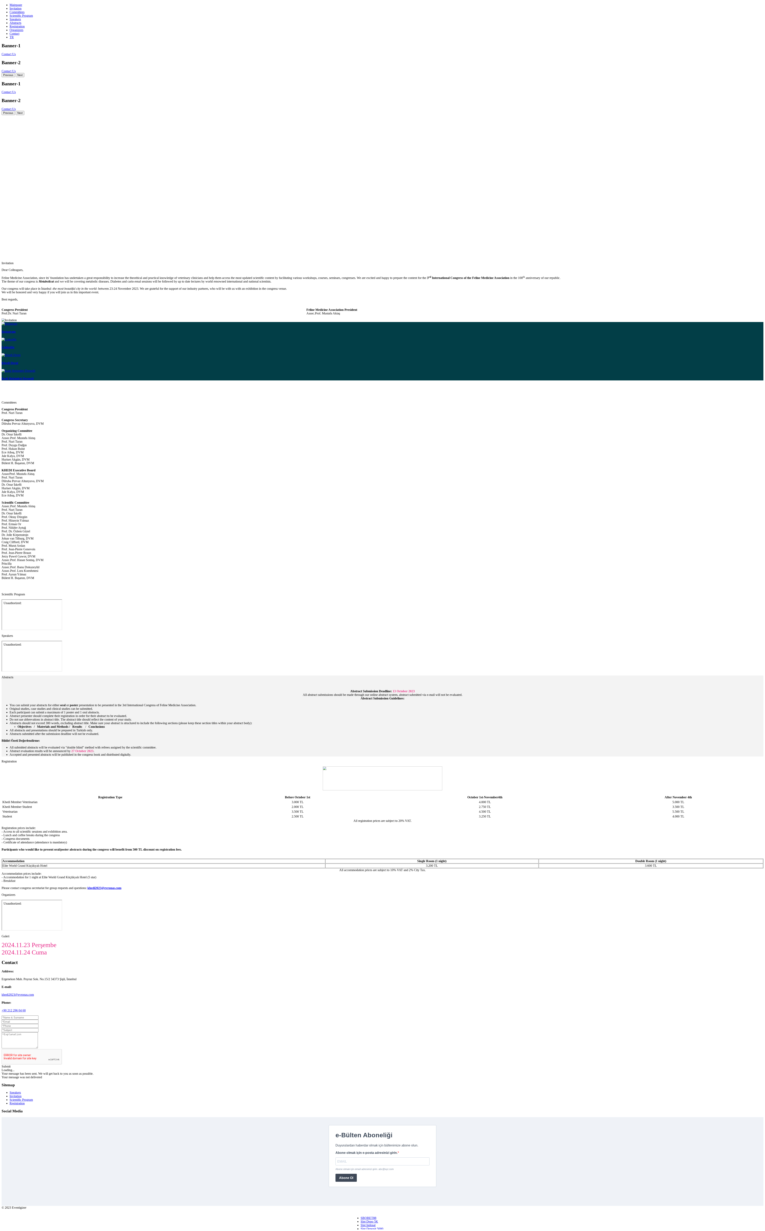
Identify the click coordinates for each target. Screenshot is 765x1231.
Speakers (15, 19)
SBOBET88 (368, 1218)
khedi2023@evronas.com (18, 994)
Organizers (16, 30)
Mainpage (16, 5)
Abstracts (15, 23)
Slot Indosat (368, 1225)
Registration (17, 26)
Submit (6, 1066)
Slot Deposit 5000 (372, 1228)
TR (12, 37)
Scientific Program (21, 15)
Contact (14, 33)
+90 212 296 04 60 (14, 1010)
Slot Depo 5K (369, 1221)
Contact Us (9, 54)
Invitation (16, 8)
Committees (17, 12)
